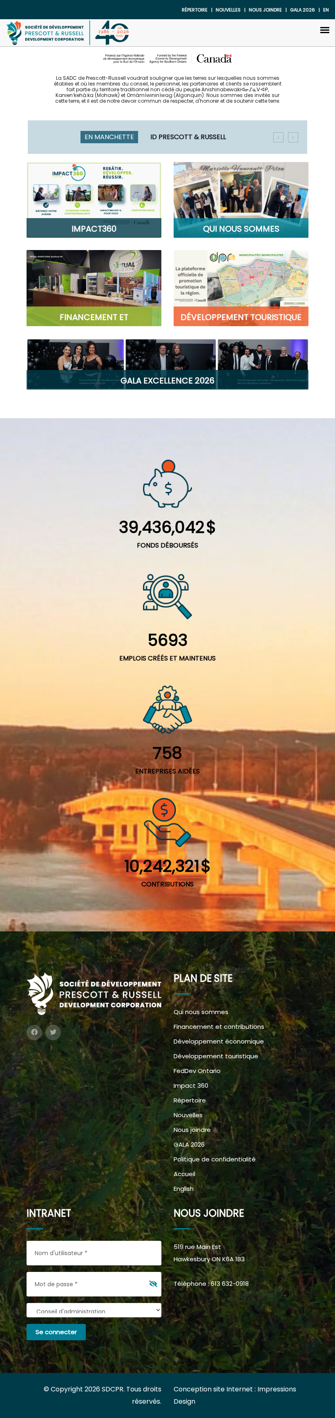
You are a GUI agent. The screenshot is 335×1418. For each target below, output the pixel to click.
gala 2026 (302, 10)
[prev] (278, 137)
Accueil (184, 1174)
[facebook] (34, 1032)
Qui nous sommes (201, 1012)
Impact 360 (191, 1085)
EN (326, 10)
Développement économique (219, 1041)
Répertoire (195, 10)
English (184, 1188)
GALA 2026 (189, 1144)
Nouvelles (228, 10)
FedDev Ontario (197, 1070)
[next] (293, 137)
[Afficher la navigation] (325, 29)
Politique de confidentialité (215, 1159)
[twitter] (53, 1032)
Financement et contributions (219, 1026)
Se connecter (56, 1332)
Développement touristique (216, 1056)
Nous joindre (265, 10)
